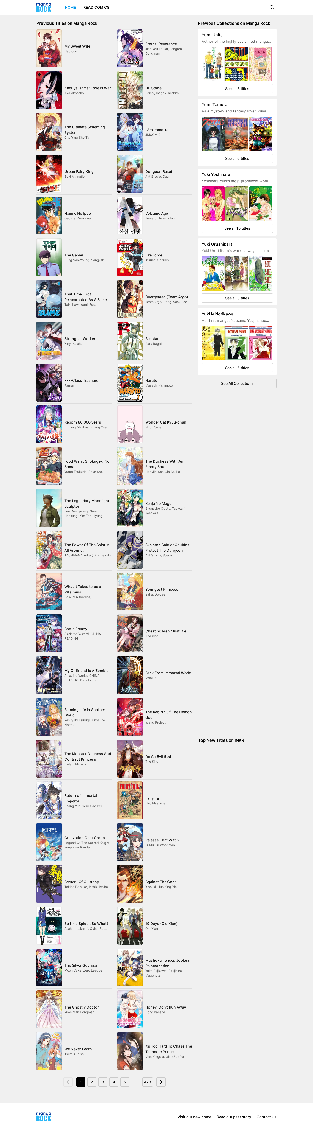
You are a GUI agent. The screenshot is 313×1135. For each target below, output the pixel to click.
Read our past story (234, 1117)
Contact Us (267, 1117)
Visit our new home (194, 1117)
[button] (272, 7)
